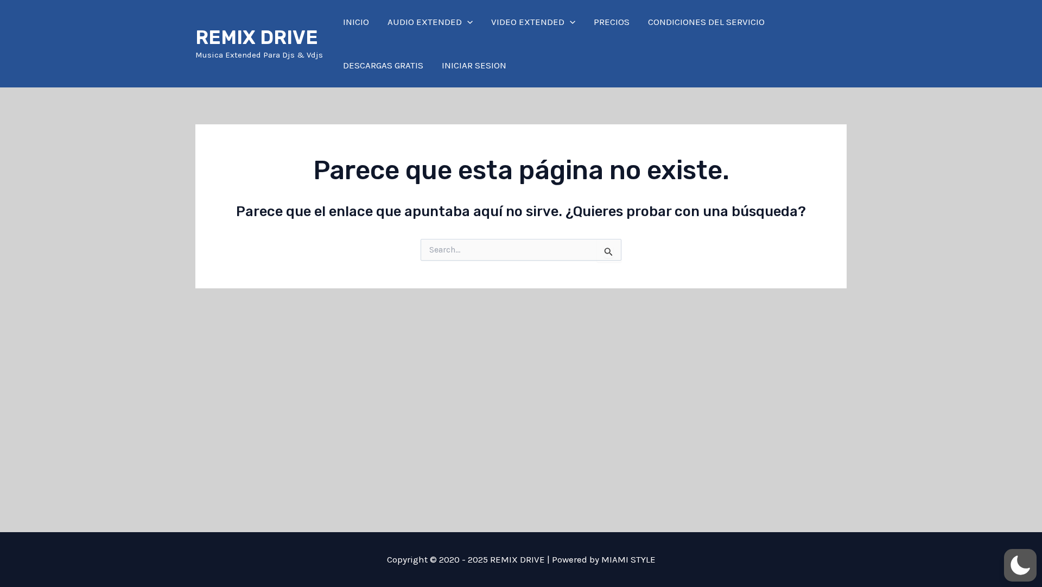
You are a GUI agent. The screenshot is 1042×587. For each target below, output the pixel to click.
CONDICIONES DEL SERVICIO (706, 21)
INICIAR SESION (474, 65)
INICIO (356, 21)
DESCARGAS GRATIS (383, 65)
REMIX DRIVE (256, 37)
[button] (467, 21)
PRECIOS (612, 21)
